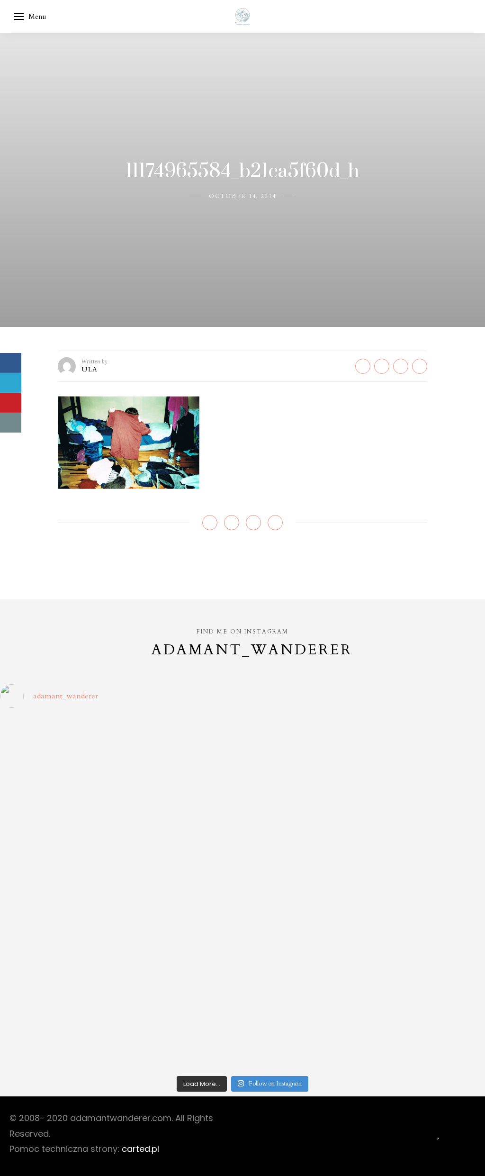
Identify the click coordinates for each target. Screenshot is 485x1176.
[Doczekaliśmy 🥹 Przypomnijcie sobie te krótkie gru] (59, 823)
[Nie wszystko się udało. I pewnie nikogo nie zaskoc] (304, 964)
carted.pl (140, 1149)
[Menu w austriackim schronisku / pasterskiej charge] (59, 752)
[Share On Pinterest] (10, 403)
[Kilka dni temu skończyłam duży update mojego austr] (304, 823)
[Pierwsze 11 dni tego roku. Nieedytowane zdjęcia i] (182, 964)
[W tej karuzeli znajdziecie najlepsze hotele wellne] (59, 1035)
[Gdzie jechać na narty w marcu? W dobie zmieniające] (182, 894)
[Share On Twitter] (10, 383)
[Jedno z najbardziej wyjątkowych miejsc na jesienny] (182, 1035)
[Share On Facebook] (10, 363)
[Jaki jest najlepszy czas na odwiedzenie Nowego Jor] (304, 1035)
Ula (89, 369)
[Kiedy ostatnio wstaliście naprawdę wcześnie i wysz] (59, 894)
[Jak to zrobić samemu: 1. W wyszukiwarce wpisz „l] (182, 752)
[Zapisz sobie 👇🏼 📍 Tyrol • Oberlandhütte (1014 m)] (304, 752)
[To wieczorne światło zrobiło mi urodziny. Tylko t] (304, 894)
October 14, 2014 (242, 196)
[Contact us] (10, 423)
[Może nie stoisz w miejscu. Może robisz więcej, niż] (59, 964)
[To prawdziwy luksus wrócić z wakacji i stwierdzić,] (182, 823)
